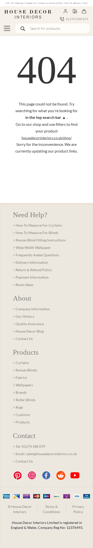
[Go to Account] (65, 11)
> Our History (23, 316)
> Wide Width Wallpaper (32, 247)
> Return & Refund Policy (32, 270)
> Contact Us (23, 339)
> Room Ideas (23, 285)
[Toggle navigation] (7, 28)
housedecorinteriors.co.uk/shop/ (47, 138)
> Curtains (21, 363)
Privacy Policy (78, 509)
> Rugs (18, 407)
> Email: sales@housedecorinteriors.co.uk (45, 454)
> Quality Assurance (28, 324)
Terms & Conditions (51, 509)
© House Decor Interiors (20, 509)
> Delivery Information (30, 262)
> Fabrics (20, 377)
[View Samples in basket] (74, 11)
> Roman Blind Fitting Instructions (39, 240)
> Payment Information (31, 277)
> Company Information (31, 309)
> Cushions (21, 415)
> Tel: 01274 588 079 (29, 446)
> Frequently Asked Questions (36, 255)
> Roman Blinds (25, 370)
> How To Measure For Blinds (35, 233)
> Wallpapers (23, 385)
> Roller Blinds (24, 400)
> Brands (20, 392)
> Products (21, 422)
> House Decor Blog (28, 331)
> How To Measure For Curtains (37, 225)
